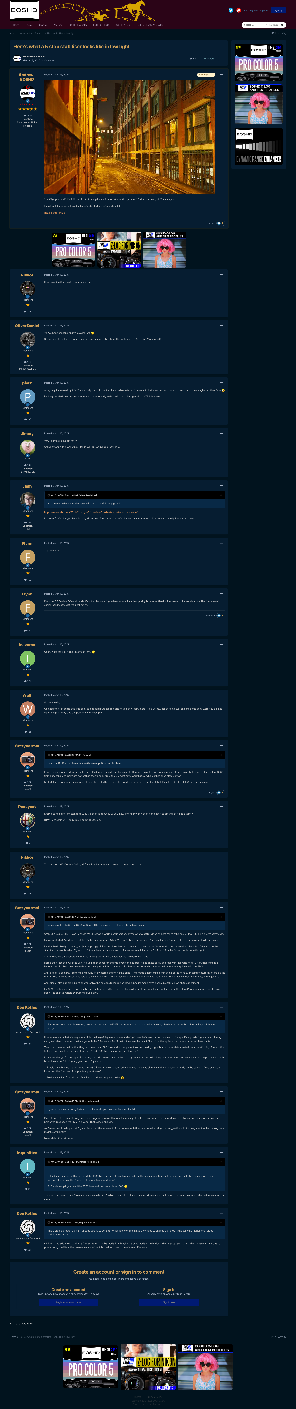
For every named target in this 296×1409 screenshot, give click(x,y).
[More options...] (221, 75)
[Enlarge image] (92, 332)
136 (29, 419)
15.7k (29, 115)
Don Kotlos (210, 615)
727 (29, 522)
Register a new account (68, 1302)
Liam (27, 486)
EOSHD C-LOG (101, 25)
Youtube (58, 25)
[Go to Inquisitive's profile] (27, 1166)
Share (192, 58)
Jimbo (212, 223)
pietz (27, 383)
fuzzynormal (27, 746)
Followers (209, 58)
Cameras (49, 60)
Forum (29, 25)
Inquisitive (27, 1152)
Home (16, 25)
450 (29, 579)
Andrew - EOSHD (36, 56)
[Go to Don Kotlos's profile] (27, 1021)
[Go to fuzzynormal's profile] (27, 759)
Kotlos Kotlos (86, 1101)
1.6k (29, 1043)
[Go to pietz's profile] (27, 397)
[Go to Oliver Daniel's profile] (27, 339)
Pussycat (27, 806)
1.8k (29, 362)
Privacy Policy (154, 1396)
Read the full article (54, 212)
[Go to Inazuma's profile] (27, 658)
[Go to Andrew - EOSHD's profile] (17, 58)
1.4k (29, 465)
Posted (56, 74)
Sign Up (278, 10)
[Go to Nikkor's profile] (27, 289)
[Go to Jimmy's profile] (27, 447)
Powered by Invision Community (148, 1404)
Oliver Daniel (27, 326)
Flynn (27, 543)
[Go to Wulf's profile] (27, 709)
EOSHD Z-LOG (122, 25)
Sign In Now (169, 1302)
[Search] (282, 25)
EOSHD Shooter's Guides (149, 25)
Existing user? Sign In (256, 10)
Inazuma (27, 644)
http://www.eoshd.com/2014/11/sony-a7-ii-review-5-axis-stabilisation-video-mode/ (91, 512)
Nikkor (27, 275)
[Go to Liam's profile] (27, 500)
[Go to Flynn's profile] (27, 557)
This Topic (273, 25)
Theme (138, 1396)
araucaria (85, 917)
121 (29, 731)
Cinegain (211, 792)
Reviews (42, 25)
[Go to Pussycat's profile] (27, 820)
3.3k (29, 782)
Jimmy (27, 433)
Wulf (27, 695)
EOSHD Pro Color (78, 25)
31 (28, 1189)
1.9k (29, 681)
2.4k (29, 311)
